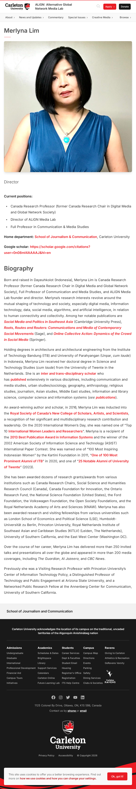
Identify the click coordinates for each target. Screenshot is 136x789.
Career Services (70, 653)
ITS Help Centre (70, 682)
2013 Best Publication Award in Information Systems (52, 437)
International (13, 663)
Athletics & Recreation (117, 658)
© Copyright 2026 (87, 755)
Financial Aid (14, 673)
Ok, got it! (117, 776)
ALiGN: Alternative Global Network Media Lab (53, 6)
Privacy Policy (46, 755)
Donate (125, 6)
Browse (124, 17)
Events (87, 663)
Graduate (12, 658)
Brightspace (44, 658)
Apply (108, 6)
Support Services (47, 668)
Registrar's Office (71, 673)
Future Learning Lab (49, 682)
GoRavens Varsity (114, 663)
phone (72, 710)
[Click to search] (98, 7)
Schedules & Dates (48, 653)
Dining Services (92, 677)
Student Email (69, 663)
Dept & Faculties (71, 658)
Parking (87, 668)
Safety (86, 673)
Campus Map (90, 653)
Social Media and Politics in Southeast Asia (38, 322)
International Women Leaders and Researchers (45, 431)
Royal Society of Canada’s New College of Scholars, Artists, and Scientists (69, 413)
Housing (66, 668)
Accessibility (65, 755)
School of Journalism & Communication (66, 237)
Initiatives (12, 682)
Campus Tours (15, 677)
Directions (89, 658)
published (18, 379)
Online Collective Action (73, 334)
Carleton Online (46, 677)
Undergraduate (15, 653)
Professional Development (21, 668)
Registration (68, 677)
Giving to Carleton (115, 653)
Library (41, 663)
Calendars (43, 673)
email (83, 710)
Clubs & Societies (93, 682)
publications (105, 397)
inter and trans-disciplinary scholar (68, 374)
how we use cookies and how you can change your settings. (58, 778)
